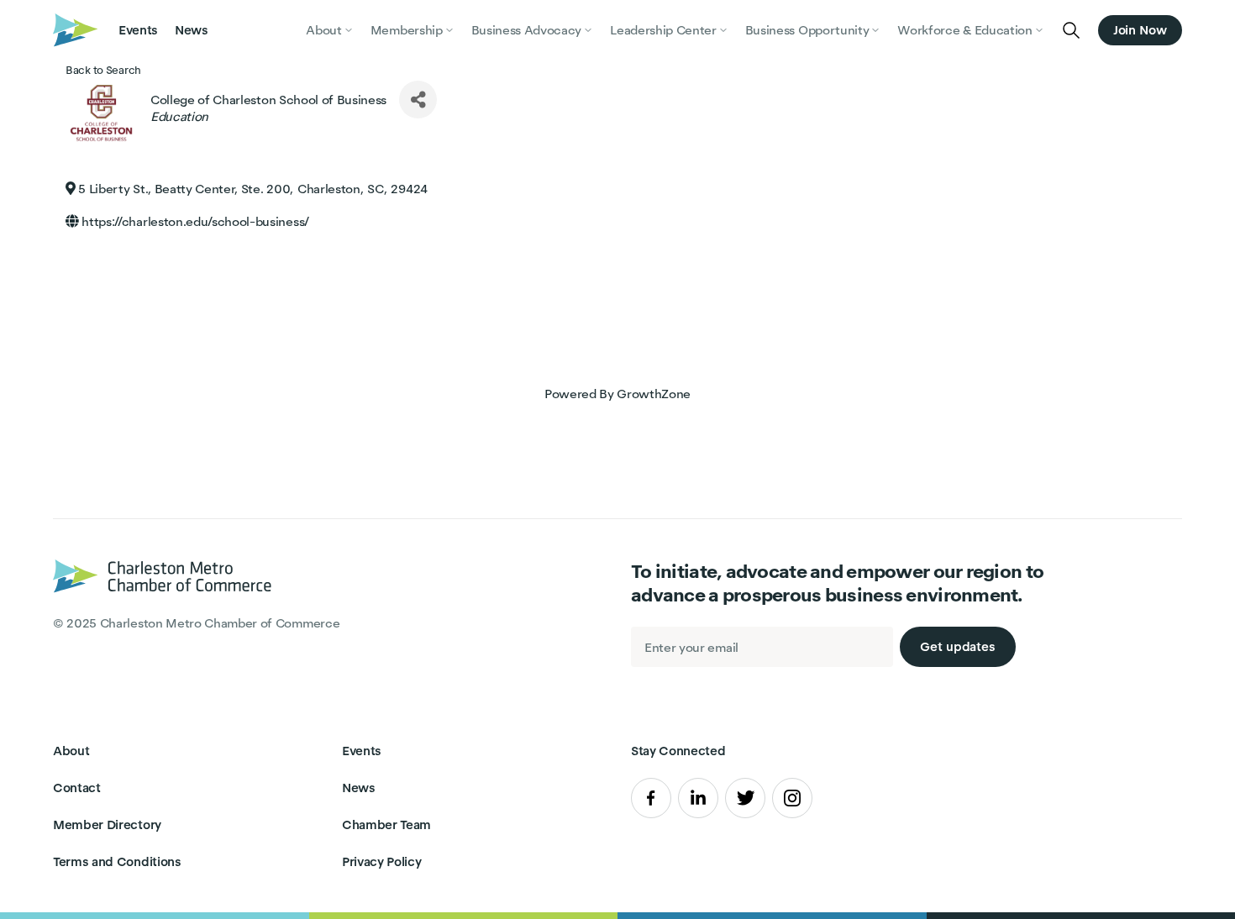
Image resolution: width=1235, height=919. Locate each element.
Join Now (1140, 30)
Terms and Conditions (117, 861)
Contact (77, 787)
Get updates (958, 646)
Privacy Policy (382, 861)
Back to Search (103, 70)
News (191, 30)
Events (138, 30)
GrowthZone (654, 393)
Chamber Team (386, 824)
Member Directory (107, 824)
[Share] (418, 99)
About (71, 750)
